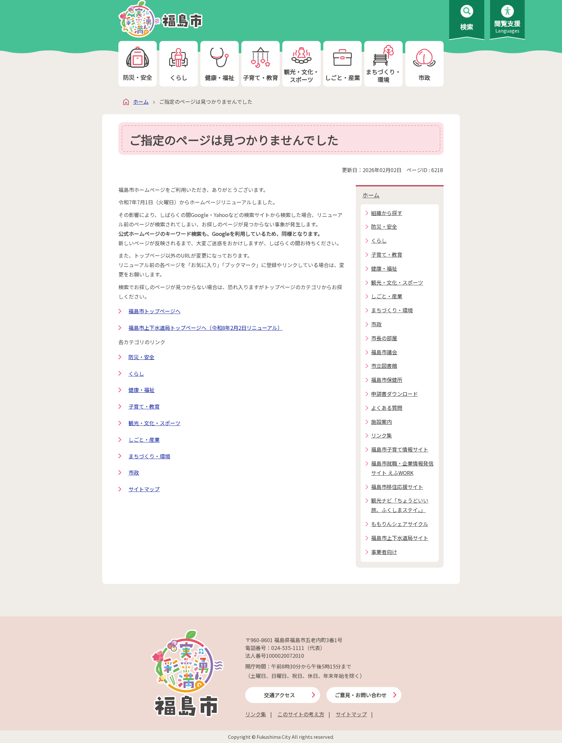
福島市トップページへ (154, 311)
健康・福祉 (219, 77)
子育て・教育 (260, 77)
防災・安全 (137, 77)
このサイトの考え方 (300, 714)
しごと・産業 (342, 77)
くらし (178, 77)
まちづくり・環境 (383, 75)
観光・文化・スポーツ (301, 75)
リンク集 (255, 714)
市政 (424, 77)
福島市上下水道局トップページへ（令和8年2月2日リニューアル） (205, 327)
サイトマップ (144, 489)
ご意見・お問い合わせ (361, 695)
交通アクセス (279, 695)
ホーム (141, 101)
